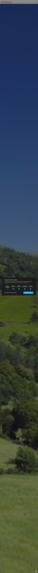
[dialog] (19, 286)
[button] (10, 292)
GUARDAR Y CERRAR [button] (28, 292)
